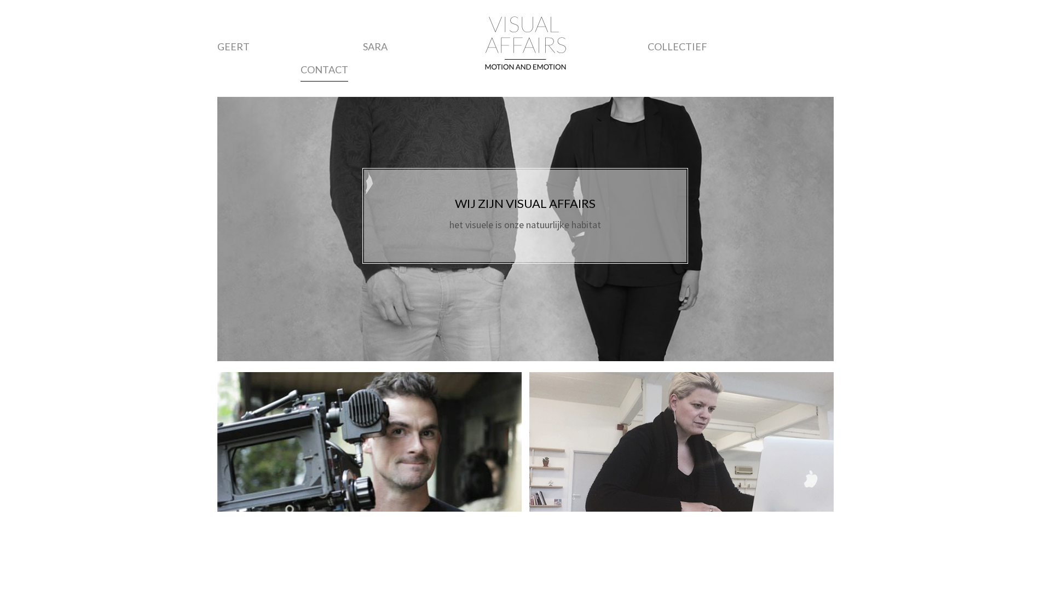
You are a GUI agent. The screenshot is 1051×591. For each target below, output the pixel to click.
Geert (233, 46)
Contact (324, 69)
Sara (375, 46)
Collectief (677, 46)
